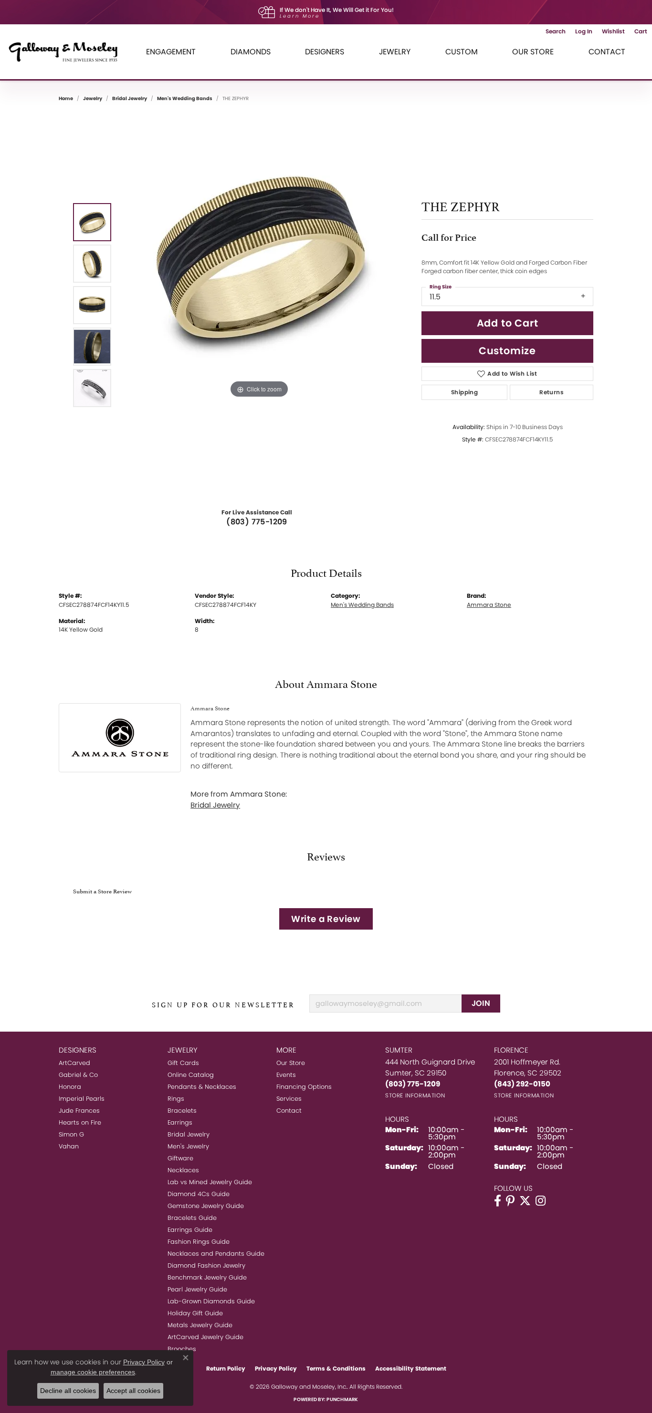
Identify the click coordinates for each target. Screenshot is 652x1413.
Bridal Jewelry (129, 98)
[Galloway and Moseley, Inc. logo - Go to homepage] (67, 52)
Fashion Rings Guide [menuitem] (199, 1242)
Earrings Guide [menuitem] (190, 1230)
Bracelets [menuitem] (182, 1110)
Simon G (71, 1134)
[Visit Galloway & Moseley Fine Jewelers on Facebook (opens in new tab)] (497, 1201)
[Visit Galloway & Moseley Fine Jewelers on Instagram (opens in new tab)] (541, 1201)
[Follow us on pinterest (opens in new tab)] (510, 1201)
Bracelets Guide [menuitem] (192, 1218)
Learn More (300, 16)
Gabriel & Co (78, 1075)
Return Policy (225, 1368)
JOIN (481, 1003)
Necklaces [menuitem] (183, 1170)
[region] (259, 305)
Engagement (171, 51)
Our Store (533, 51)
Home (66, 98)
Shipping (464, 392)
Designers (324, 51)
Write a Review (326, 919)
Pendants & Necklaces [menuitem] (202, 1087)
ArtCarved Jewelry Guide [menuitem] (205, 1337)
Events (286, 1075)
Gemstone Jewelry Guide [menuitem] (206, 1206)
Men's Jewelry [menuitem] (188, 1146)
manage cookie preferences (93, 1372)
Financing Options (304, 1087)
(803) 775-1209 (256, 521)
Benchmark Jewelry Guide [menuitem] (207, 1277)
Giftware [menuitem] (180, 1158)
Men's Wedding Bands (184, 98)
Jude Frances (79, 1110)
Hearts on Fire (80, 1122)
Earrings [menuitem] (180, 1122)
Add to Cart (507, 323)
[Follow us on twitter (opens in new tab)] (525, 1201)
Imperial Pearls (82, 1099)
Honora (70, 1087)
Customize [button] (507, 351)
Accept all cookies (133, 1390)
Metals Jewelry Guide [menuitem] (200, 1325)
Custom (461, 51)
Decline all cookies (68, 1390)
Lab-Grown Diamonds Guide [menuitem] (211, 1301)
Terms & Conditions (336, 1368)
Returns (551, 392)
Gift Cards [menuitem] (183, 1063)
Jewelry (394, 51)
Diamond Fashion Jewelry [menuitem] (206, 1265)
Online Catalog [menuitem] (191, 1075)
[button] (556, 31)
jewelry (92, 98)
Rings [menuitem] (176, 1099)
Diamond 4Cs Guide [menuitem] (199, 1194)
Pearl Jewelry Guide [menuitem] (197, 1289)
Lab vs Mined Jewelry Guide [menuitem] (210, 1182)
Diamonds (251, 51)
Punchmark (342, 1399)
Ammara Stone (489, 605)
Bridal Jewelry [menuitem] (189, 1134)
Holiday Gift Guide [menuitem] (195, 1313)
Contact (607, 51)
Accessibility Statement (410, 1368)
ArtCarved (74, 1063)
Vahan (69, 1146)
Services (289, 1099)
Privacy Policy (276, 1368)
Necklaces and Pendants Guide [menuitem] (216, 1253)
